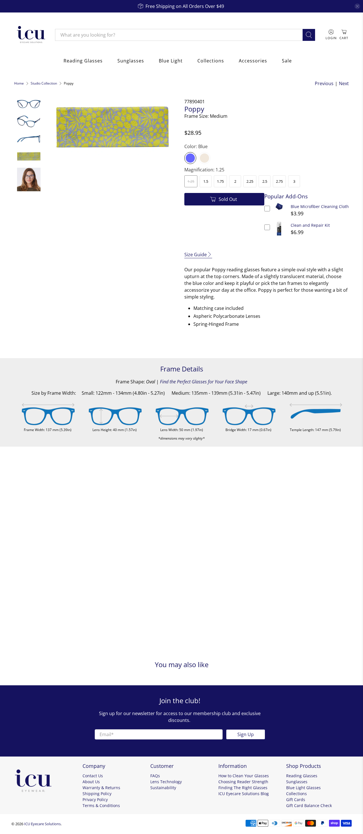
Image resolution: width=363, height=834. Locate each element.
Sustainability (163, 787)
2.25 (249, 181)
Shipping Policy (97, 793)
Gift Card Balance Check (309, 805)
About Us (91, 781)
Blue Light (171, 61)
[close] (357, 6)
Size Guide (195, 254)
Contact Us (93, 775)
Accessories (253, 61)
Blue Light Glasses (303, 787)
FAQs (155, 775)
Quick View (279, 210)
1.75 (220, 181)
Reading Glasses (83, 61)
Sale (287, 61)
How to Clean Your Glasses (243, 775)
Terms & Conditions (101, 805)
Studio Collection (44, 83)
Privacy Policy (95, 799)
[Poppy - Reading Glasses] (112, 126)
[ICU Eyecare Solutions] (30, 35)
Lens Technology (166, 781)
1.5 (205, 181)
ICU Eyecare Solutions (42, 823)
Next (344, 83)
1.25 (190, 181)
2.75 (279, 181)
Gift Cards (295, 799)
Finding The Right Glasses (242, 787)
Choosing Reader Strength (243, 781)
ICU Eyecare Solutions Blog (243, 793)
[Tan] (204, 158)
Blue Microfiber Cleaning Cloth (320, 206)
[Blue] (190, 158)
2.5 (264, 181)
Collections (210, 61)
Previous (324, 83)
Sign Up (245, 734)
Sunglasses (130, 61)
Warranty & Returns (101, 787)
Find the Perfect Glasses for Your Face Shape (203, 382)
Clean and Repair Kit (310, 225)
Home (19, 83)
